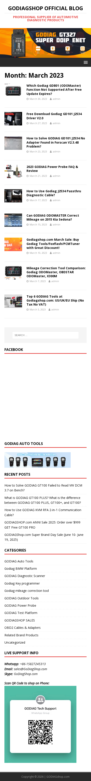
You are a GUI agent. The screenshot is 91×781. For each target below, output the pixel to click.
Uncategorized (14, 642)
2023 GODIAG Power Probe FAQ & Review (52, 169)
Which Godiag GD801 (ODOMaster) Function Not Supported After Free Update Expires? (54, 89)
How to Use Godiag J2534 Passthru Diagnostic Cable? (54, 193)
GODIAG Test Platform (20, 613)
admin (56, 98)
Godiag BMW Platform (20, 568)
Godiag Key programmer (22, 583)
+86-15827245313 (33, 664)
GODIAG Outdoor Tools (21, 598)
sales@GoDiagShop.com (30, 669)
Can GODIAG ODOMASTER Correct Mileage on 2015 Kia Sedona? (53, 217)
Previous (5, 41)
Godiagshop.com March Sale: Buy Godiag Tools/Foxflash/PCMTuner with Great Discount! (53, 243)
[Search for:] (46, 335)
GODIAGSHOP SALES (19, 620)
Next (85, 41)
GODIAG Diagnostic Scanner (24, 576)
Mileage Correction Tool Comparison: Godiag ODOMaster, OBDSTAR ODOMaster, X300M (56, 272)
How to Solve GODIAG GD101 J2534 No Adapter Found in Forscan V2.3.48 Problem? (56, 142)
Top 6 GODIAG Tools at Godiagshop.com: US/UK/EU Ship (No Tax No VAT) (55, 300)
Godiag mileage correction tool (26, 591)
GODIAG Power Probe (20, 605)
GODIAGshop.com (58, 777)
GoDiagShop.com (26, 674)
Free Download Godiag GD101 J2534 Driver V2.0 (54, 116)
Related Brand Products (21, 635)
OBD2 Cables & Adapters (22, 627)
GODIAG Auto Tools (18, 561)
